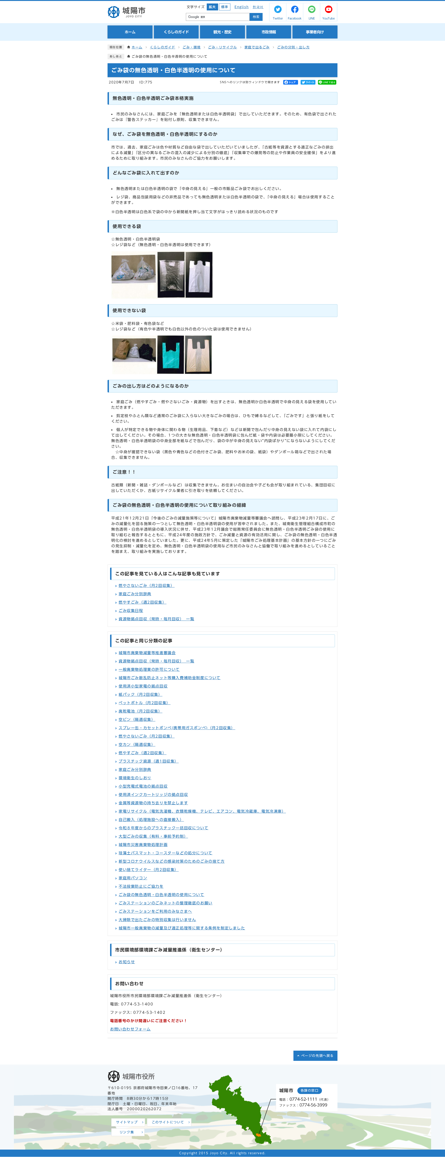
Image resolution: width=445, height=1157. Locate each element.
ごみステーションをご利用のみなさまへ (155, 911)
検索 (256, 17)
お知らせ (127, 962)
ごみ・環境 (192, 47)
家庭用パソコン (133, 878)
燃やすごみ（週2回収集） (142, 602)
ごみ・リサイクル (222, 47)
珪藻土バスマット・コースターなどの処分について (166, 853)
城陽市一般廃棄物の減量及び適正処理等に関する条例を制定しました (182, 928)
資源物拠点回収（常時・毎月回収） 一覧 (156, 619)
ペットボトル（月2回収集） (145, 703)
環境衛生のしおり (135, 778)
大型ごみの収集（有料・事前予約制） (153, 836)
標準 (224, 7)
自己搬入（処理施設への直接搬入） (151, 819)
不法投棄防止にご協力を (141, 886)
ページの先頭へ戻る (317, 1055)
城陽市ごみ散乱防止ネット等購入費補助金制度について (170, 678)
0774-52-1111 (303, 1099)
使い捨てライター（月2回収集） (149, 870)
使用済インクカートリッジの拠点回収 (153, 794)
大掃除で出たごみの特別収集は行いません (157, 920)
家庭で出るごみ (257, 47)
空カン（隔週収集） (137, 744)
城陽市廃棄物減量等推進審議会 (147, 653)
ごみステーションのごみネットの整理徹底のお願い (166, 903)
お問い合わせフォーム (130, 1029)
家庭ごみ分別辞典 (135, 594)
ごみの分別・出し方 (293, 47)
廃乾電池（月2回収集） (140, 711)
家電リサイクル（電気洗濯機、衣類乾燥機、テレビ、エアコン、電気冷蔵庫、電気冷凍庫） (202, 811)
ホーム (137, 47)
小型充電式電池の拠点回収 (143, 786)
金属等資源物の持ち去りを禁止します (153, 803)
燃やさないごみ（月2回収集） (147, 585)
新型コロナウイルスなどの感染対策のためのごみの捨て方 (172, 861)
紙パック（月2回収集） (140, 694)
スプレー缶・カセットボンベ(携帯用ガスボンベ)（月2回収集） (177, 728)
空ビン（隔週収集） (137, 719)
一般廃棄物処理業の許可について (149, 669)
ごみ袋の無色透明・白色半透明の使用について (161, 895)
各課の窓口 (310, 1090)
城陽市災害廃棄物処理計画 (143, 844)
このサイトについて (168, 1122)
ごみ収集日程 (131, 610)
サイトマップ (127, 1122)
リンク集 (127, 1132)
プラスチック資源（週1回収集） (149, 761)
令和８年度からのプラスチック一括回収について (163, 828)
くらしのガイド (162, 47)
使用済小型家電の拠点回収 (143, 686)
